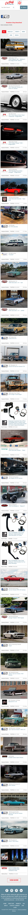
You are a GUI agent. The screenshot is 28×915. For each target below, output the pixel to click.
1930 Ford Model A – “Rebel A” (16, 506)
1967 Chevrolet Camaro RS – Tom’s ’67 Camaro (16, 87)
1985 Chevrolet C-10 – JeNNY (16, 310)
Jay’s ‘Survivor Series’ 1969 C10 (16, 729)
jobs (10, 35)
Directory (11, 903)
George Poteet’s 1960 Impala (16, 618)
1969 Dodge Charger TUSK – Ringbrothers (16, 143)
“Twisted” (11, 254)
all (4, 31)
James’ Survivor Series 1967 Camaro (16, 674)
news (23, 31)
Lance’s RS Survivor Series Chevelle (15, 814)
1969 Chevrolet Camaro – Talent (16, 450)
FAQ (24, 903)
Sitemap (14, 910)
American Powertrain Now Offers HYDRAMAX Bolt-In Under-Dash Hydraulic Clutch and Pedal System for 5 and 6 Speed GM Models (17, 423)
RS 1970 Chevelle (13, 226)
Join (23, 905)
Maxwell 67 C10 (12, 701)
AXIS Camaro (11, 785)
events (17, 31)
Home (4, 903)
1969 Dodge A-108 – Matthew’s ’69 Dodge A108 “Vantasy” (16, 59)
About (6, 905)
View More (14, 880)
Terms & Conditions (22, 909)
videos (17, 35)
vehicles (10, 31)
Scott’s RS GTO (12, 338)
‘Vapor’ (10, 645)
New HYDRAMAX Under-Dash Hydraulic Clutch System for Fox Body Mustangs (16, 562)
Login (15, 907)
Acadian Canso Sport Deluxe (15, 757)
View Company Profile (6, 25)
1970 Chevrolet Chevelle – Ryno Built (16, 199)
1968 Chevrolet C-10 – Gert (15, 282)
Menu (24, 7)
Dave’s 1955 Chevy (13, 841)
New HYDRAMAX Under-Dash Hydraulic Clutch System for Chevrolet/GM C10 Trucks (16, 534)
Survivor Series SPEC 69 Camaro (17, 590)
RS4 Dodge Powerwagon (15, 394)
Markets (18, 903)
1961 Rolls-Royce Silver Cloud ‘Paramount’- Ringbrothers (16, 115)
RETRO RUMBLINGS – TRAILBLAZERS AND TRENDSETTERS (14, 869)
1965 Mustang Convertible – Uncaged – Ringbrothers (15, 171)
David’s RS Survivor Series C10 (16, 366)
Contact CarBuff (15, 905)
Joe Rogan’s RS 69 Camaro (15, 478)
